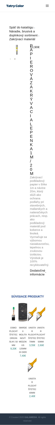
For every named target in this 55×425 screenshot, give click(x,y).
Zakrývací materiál (22, 39)
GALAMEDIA (30, 417)
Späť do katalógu (21, 27)
